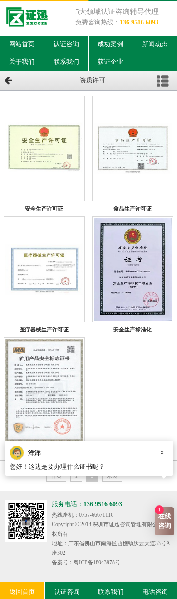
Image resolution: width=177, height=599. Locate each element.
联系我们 (66, 61)
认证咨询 (66, 44)
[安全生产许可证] (44, 148)
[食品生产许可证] (132, 148)
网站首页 (21, 44)
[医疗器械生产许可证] (44, 269)
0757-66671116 (96, 515)
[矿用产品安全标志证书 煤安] (44, 390)
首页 (56, 476)
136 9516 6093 (139, 22)
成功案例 (110, 44)
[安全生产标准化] (132, 269)
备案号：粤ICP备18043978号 (86, 562)
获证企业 (110, 61)
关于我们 (21, 61)
